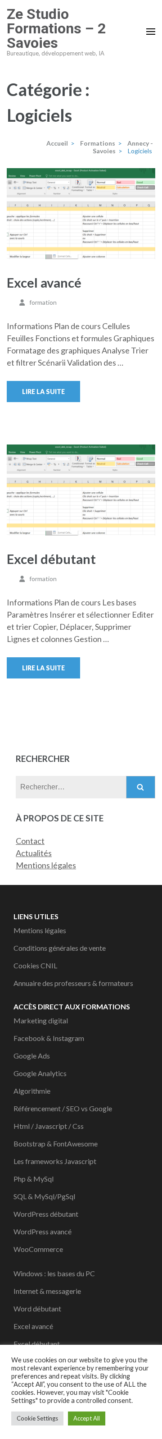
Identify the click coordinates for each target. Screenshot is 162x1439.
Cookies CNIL (35, 965)
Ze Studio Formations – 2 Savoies (56, 28)
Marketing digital (41, 1020)
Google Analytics (40, 1073)
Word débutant (37, 1308)
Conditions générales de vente (60, 948)
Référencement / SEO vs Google (63, 1108)
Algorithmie (32, 1090)
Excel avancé (44, 282)
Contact (30, 841)
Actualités (34, 853)
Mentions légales (46, 865)
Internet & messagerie (47, 1291)
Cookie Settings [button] (37, 1418)
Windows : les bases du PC (54, 1273)
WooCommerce (38, 1249)
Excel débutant (51, 559)
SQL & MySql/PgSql (44, 1196)
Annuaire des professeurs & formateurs (73, 983)
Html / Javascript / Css (49, 1126)
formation (43, 302)
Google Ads (32, 1055)
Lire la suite (43, 391)
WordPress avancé (43, 1231)
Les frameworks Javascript (55, 1161)
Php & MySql (34, 1178)
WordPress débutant (46, 1214)
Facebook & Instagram (49, 1038)
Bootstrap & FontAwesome (56, 1143)
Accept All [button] (86, 1418)
